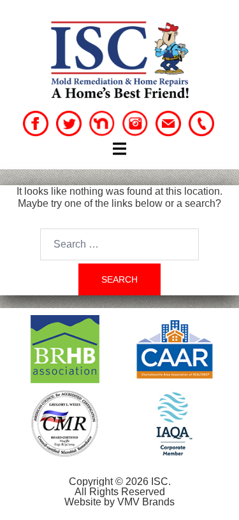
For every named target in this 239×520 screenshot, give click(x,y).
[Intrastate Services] (119, 59)
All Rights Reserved (120, 491)
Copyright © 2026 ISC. (120, 481)
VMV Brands (146, 501)
